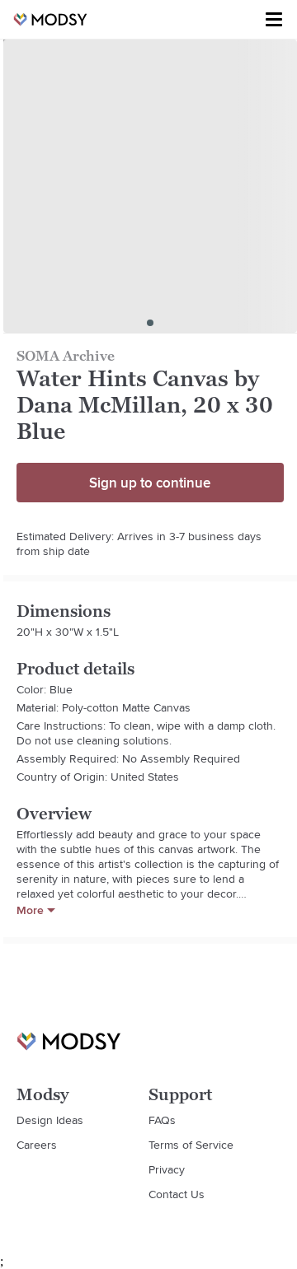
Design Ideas (49, 1120)
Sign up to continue (149, 482)
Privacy (166, 1169)
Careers (36, 1144)
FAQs (162, 1120)
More (30, 910)
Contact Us (176, 1194)
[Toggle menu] (274, 19)
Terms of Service (190, 1144)
